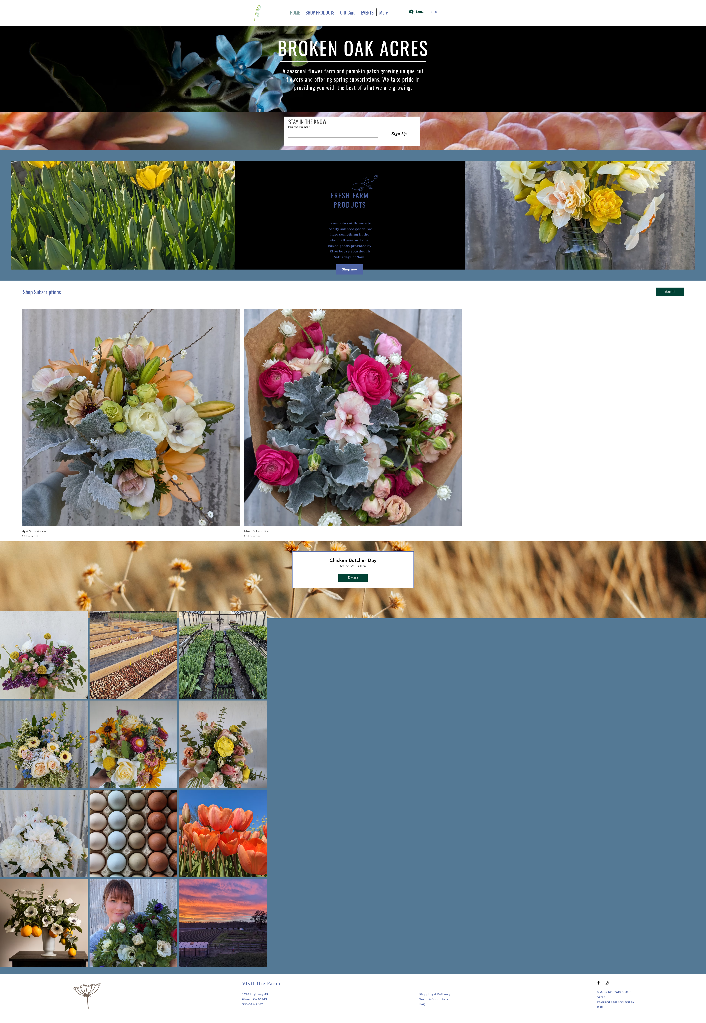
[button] (434, 11)
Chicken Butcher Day (353, 560)
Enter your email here (298, 127)
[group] (353, 423)
